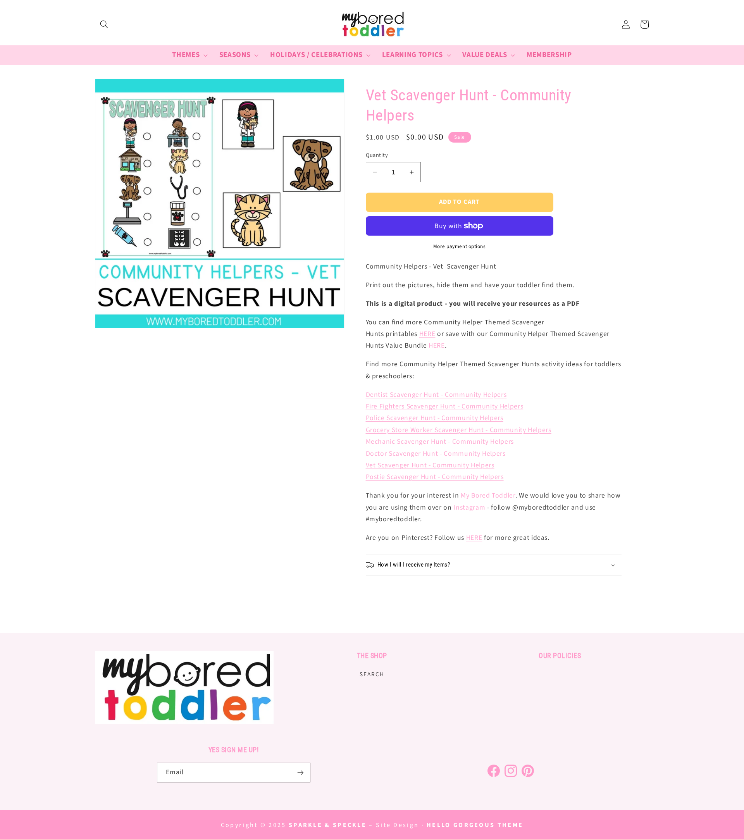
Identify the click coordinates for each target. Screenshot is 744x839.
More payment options (459, 246)
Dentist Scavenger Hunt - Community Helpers (436, 395)
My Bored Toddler (488, 495)
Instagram (469, 507)
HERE (427, 334)
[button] (104, 24)
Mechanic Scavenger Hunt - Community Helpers (440, 441)
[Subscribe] (300, 773)
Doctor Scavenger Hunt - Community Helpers (436, 453)
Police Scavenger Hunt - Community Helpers (434, 418)
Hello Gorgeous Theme (475, 825)
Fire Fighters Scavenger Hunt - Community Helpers (445, 406)
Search (372, 674)
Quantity (377, 155)
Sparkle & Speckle (328, 825)
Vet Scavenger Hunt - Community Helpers (430, 465)
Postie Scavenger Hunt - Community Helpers (435, 477)
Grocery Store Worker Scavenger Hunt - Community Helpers (458, 430)
